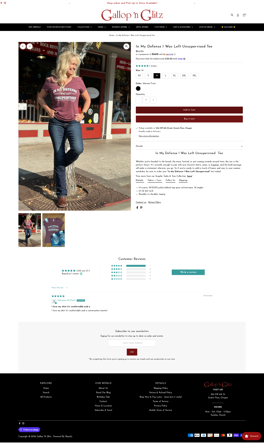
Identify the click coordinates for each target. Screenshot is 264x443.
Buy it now (189, 119)
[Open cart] (244, 15)
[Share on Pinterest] (141, 208)
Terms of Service (160, 401)
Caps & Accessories (182, 27)
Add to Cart (189, 110)
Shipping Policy (161, 388)
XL (174, 76)
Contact (103, 401)
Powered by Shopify (62, 437)
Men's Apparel (142, 27)
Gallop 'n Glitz (44, 437)
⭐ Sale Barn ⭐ (228, 27)
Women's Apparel (120, 27)
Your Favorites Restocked (59, 27)
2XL (184, 76)
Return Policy (154, 202)
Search (46, 393)
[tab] (140, 181)
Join (132, 352)
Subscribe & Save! (103, 410)
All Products (46, 397)
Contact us (141, 202)
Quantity (140, 94)
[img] (58, 296)
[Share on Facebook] (138, 208)
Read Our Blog (103, 393)
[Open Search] (232, 15)
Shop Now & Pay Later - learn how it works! (160, 397)
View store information (149, 136)
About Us (103, 388)
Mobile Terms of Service (160, 410)
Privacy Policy (160, 406)
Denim (101, 27)
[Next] (194, 3)
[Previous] (70, 3)
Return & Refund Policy (160, 393)
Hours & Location (103, 406)
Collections (84, 27)
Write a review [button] (188, 272)
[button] (189, 54)
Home (111, 35)
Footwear (160, 27)
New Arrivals (35, 27)
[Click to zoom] (126, 46)
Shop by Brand (206, 27)
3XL (194, 76)
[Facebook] (1, 3)
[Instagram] (5, 3)
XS (139, 76)
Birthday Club (103, 397)
